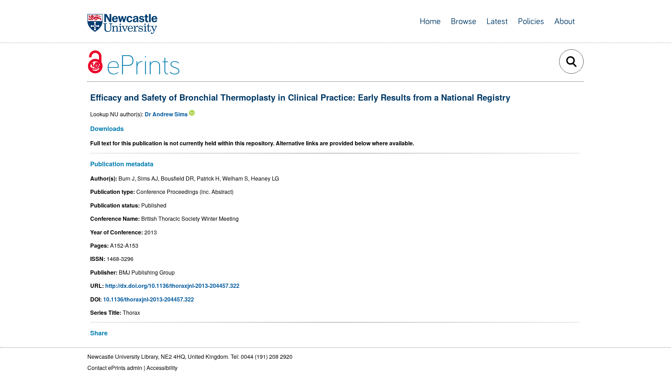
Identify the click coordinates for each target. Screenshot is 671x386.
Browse (463, 21)
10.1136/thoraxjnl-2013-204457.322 (148, 299)
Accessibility (162, 368)
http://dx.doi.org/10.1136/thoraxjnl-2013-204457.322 (172, 286)
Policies (531, 21)
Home (430, 21)
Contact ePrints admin (114, 368)
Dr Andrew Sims (166, 114)
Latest (497, 21)
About (564, 21)
